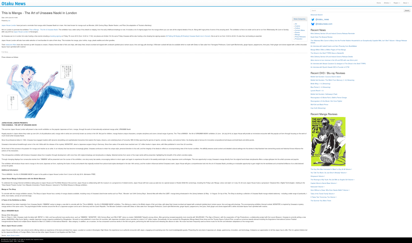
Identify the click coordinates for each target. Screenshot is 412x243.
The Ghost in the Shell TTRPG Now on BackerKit (327, 53)
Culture (297, 28)
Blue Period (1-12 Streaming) (320, 87)
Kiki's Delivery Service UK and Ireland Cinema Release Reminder (333, 33)
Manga (297, 34)
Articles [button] (386, 3)
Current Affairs (300, 30)
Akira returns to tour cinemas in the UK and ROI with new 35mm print (334, 60)
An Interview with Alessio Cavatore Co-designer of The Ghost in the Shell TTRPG (338, 63)
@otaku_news (322, 19)
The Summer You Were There (321, 201)
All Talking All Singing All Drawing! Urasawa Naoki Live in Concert (188, 36)
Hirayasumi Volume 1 (318, 176)
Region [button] (396, 3)
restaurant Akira (11, 45)
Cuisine (297, 26)
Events (297, 32)
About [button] (405, 3)
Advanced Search (317, 15)
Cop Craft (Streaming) (318, 108)
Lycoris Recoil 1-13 (317, 90)
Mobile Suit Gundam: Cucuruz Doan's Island (326, 77)
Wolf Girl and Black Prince (319, 104)
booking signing (55, 36)
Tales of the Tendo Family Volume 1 (323, 194)
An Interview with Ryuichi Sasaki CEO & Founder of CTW (330, 67)
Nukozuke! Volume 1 (318, 187)
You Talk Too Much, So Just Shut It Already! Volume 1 (329, 173)
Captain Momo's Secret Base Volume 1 (324, 183)
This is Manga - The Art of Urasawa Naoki (43, 29)
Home (379, 3)
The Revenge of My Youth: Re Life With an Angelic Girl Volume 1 (332, 179)
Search (407, 10)
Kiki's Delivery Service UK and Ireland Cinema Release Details (332, 57)
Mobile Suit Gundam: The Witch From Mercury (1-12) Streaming (332, 80)
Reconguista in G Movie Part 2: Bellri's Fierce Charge (329, 97)
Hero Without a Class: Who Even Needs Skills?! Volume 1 (330, 190)
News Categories (299, 19)
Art (296, 24)
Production (298, 39)
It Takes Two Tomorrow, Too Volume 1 (324, 197)
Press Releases (300, 37)
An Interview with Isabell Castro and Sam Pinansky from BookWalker (334, 46)
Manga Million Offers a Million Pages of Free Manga (328, 50)
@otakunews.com (324, 23)
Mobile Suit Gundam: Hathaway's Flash (324, 94)
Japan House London (9, 25)
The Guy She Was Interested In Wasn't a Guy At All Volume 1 (331, 169)
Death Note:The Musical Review (321, 37)
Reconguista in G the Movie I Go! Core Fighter (326, 101)
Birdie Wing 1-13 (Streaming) (320, 83)
